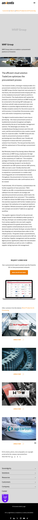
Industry (12, 11)
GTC (6, 512)
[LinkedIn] (12, 457)
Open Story (17, 340)
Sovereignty (6, 468)
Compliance (18, 512)
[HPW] (19, 394)
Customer (5, 11)
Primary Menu (34, 2)
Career (4, 491)
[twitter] (17, 518)
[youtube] (24, 518)
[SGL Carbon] (19, 428)
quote (35, 443)
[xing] (27, 518)
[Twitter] (20, 457)
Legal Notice (11, 512)
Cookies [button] (24, 512)
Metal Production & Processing (26, 11)
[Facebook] (17, 457)
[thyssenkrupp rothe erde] (19, 359)
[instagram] (20, 518)
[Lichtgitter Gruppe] (19, 324)
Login (24, 506)
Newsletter (30, 512)
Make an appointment (19, 272)
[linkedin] (14, 518)
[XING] (14, 457)
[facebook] (10, 518)
